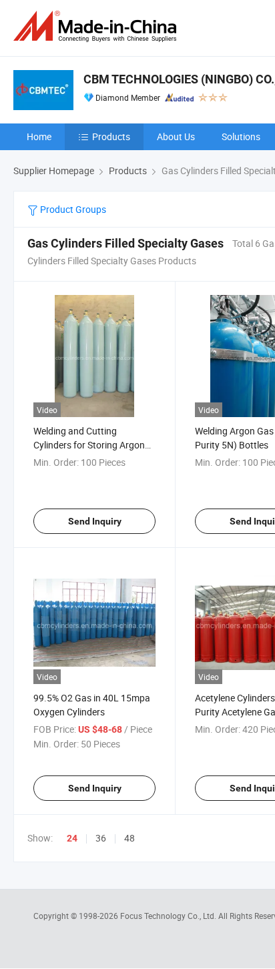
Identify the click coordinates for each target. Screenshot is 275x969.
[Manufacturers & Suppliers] (97, 26)
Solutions (241, 136)
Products (111, 136)
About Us (176, 136)
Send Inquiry (94, 521)
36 (100, 838)
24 (72, 838)
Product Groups (72, 209)
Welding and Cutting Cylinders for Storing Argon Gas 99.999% (89, 444)
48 (129, 838)
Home (39, 136)
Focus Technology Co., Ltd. (169, 915)
